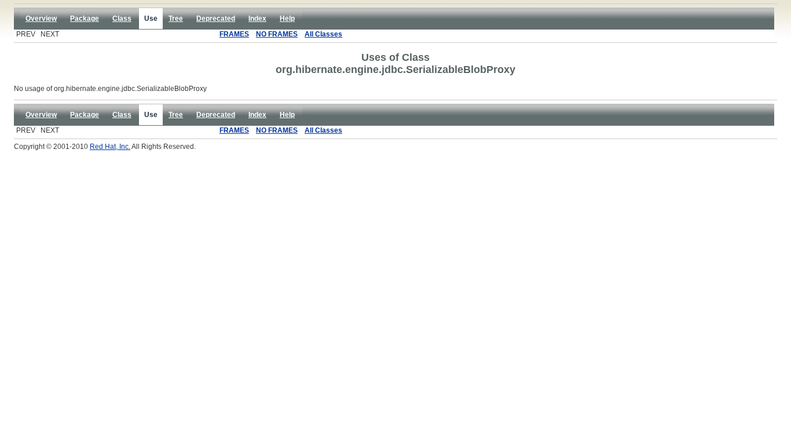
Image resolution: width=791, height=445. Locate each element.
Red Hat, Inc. (110, 147)
